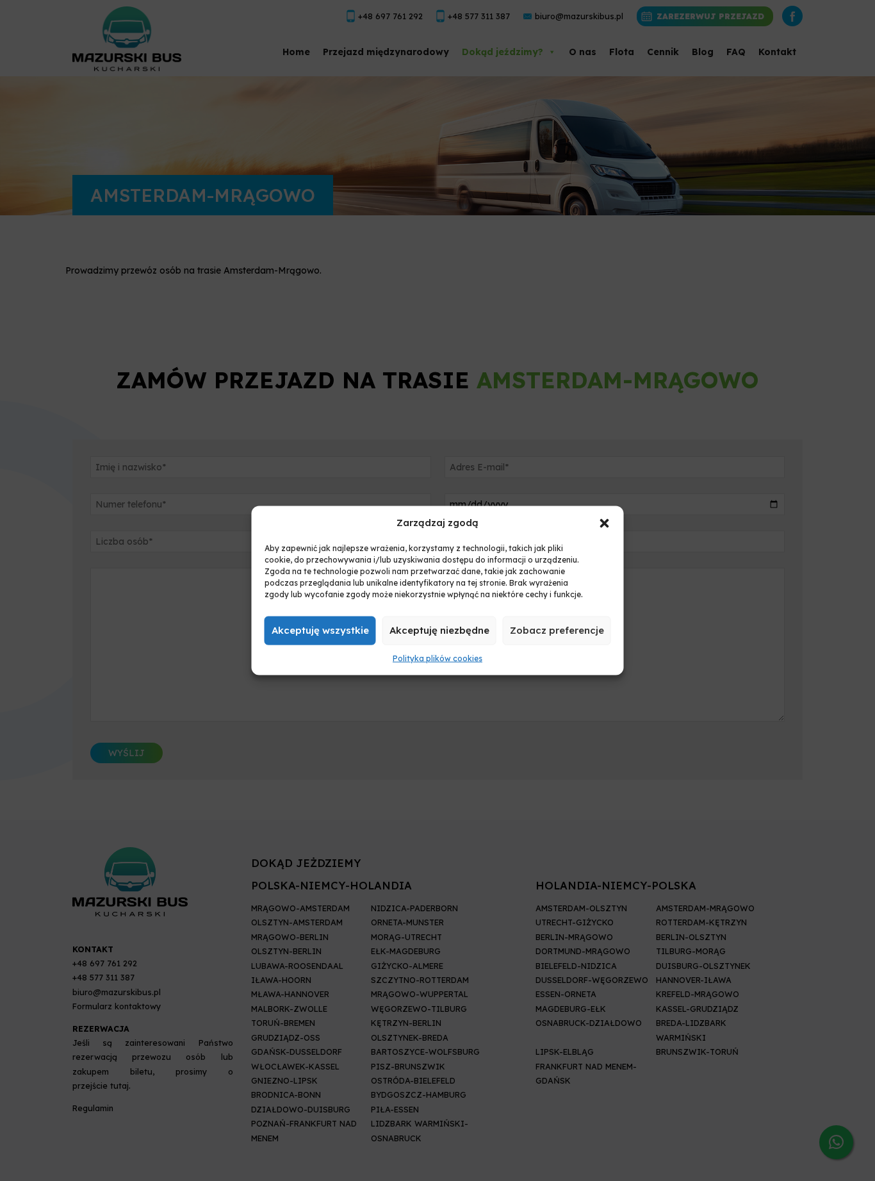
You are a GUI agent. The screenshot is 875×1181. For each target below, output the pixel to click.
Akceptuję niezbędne (439, 630)
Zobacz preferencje (557, 630)
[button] (604, 522)
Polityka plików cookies (437, 658)
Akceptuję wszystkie (320, 630)
